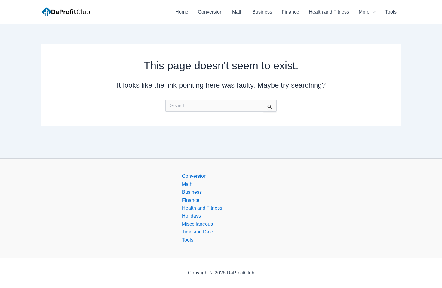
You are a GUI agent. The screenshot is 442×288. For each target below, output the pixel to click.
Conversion (210, 11)
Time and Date (197, 231)
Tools (391, 11)
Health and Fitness (329, 11)
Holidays (191, 215)
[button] (373, 12)
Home (181, 11)
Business (262, 11)
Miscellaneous (197, 224)
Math (237, 11)
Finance (290, 11)
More (364, 11)
